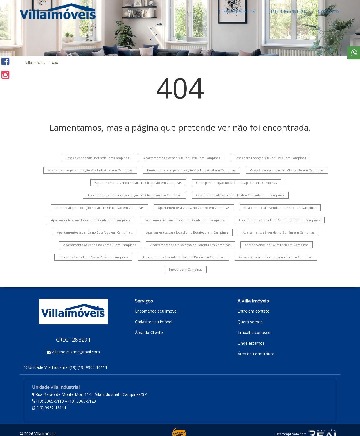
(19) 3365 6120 (286, 11)
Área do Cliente (149, 332)
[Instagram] (5, 74)
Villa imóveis (35, 62)
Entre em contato (254, 311)
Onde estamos (251, 343)
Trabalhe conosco (254, 332)
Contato (328, 11)
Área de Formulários (256, 353)
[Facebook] (5, 61)
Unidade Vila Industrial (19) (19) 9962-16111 (67, 367)
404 (55, 62)
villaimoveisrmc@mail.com (76, 351)
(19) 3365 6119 (237, 11)
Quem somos (250, 321)
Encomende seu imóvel (156, 311)
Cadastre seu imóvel (153, 321)
